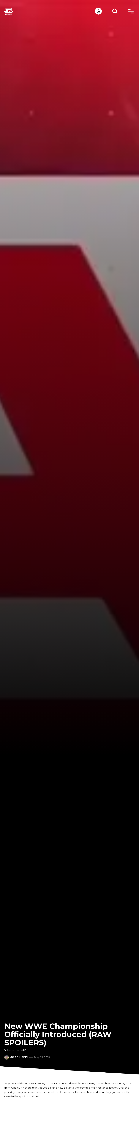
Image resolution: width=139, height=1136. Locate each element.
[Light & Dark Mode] (98, 11)
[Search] (114, 11)
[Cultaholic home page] (49, 11)
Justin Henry (19, 1057)
